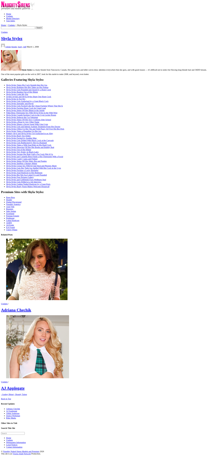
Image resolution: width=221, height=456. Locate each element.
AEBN (9, 223)
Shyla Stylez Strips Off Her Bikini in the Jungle (25, 110)
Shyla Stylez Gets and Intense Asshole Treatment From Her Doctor (33, 127)
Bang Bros (10, 197)
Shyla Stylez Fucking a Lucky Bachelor (22, 170)
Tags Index (10, 21)
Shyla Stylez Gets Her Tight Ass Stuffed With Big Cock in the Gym (33, 168)
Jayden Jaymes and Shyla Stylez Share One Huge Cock (28, 97)
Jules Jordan (11, 211)
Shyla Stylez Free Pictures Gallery (20, 177)
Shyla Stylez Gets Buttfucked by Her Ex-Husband (26, 143)
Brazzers (9, 209)
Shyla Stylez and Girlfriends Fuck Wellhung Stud (26, 180)
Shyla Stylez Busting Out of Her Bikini (22, 92)
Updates (9, 16)
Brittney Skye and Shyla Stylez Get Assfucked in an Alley (29, 133)
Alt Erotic (10, 225)
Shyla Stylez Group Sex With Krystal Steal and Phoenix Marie (31, 166)
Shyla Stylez (11, 38)
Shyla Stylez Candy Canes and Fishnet (21, 159)
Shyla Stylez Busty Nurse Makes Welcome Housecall (27, 186)
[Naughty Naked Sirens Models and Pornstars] (20, 9)
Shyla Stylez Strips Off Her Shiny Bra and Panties (26, 161)
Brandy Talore (20, 394)
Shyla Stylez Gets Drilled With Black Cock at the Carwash (30, 140)
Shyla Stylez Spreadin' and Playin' (20, 103)
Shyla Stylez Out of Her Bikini (18, 150)
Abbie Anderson (12, 413)
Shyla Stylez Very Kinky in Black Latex (22, 152)
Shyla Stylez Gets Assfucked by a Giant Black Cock (27, 101)
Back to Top (6, 399)
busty (20, 47)
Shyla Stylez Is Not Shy (15, 99)
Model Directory (13, 18)
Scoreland (10, 214)
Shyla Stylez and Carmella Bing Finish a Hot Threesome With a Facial (34, 157)
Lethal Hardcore (12, 220)
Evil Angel (10, 227)
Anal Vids (10, 207)
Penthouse (10, 218)
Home (8, 14)
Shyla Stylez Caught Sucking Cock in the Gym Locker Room (31, 115)
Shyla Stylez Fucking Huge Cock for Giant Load (26, 108)
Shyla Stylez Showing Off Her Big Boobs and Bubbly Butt (30, 147)
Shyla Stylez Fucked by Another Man (21, 138)
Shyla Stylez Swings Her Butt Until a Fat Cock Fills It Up (29, 154)
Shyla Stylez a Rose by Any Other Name (22, 122)
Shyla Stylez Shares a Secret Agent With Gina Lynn (27, 124)
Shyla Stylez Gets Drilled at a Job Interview (23, 182)
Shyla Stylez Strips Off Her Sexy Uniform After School (28, 120)
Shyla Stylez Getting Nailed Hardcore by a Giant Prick (28, 184)
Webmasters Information (16, 442)
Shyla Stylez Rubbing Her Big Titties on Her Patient (27, 87)
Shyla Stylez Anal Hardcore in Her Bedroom (24, 173)
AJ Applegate (13, 388)
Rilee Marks (11, 418)
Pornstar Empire (12, 216)
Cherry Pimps (11, 230)
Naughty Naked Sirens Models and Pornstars (21, 451)
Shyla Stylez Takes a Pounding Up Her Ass (23, 131)
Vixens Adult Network (22, 454)
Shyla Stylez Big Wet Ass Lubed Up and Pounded (26, 175)
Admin (8, 47)
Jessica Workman (13, 416)
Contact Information (14, 447)
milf (24, 47)
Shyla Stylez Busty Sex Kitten (18, 136)
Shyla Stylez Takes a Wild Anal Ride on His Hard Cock (28, 145)
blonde (14, 47)
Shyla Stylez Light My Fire (17, 94)
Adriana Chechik (16, 310)
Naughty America (13, 204)
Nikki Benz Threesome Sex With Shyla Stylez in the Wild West (31, 113)
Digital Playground (13, 202)
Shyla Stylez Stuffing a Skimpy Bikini (21, 163)
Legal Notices (11, 445)
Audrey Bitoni (7, 394)
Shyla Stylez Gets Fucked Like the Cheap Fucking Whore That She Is (34, 106)
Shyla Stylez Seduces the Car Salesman (22, 117)
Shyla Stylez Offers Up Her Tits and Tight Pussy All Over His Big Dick (35, 129)
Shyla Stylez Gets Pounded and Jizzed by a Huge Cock (28, 90)
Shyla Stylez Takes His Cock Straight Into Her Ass (26, 85)
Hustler (9, 200)
